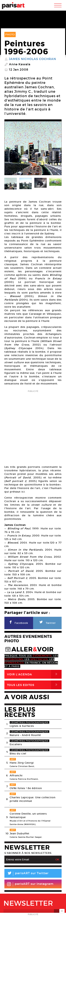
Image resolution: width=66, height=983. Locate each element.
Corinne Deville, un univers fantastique (28, 815)
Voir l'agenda (33, 674)
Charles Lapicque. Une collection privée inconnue (32, 799)
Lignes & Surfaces (22, 726)
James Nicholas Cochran (32, 59)
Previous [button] (11, 148)
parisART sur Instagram (34, 884)
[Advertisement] (33, 426)
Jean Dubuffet (19, 833)
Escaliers (16, 744)
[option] (33, 148)
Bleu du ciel (18, 753)
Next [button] (54, 148)
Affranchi (16, 775)
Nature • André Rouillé (25, 735)
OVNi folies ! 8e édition (26, 788)
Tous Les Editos (33, 685)
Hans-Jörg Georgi (22, 762)
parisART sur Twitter (28, 874)
